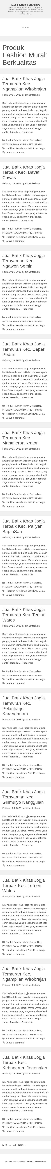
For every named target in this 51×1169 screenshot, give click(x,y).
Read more (27, 132)
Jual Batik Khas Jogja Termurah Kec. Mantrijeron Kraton (23, 438)
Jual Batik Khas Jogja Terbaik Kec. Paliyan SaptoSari (23, 526)
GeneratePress (40, 1162)
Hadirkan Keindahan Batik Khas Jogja (25, 148)
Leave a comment (15, 152)
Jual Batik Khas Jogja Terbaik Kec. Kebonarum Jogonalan (24, 1062)
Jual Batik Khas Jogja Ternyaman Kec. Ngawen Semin (23, 260)
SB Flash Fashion (25, 5)
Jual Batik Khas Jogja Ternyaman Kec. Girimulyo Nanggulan (23, 797)
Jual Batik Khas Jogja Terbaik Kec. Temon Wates (23, 885)
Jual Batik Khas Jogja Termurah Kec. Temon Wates (24, 614)
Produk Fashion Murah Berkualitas (23, 140)
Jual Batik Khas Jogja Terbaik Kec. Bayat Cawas (23, 172)
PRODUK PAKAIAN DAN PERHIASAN (22, 144)
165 (14, 1145)
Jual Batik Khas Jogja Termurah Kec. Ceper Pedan (23, 349)
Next (22, 1145)
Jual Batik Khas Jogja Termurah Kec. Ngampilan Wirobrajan (24, 84)
